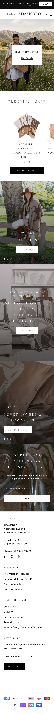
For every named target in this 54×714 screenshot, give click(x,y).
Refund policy (11, 622)
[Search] (46, 14)
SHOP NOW (27, 330)
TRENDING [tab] (19, 101)
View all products (27, 170)
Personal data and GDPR (18, 579)
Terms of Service (13, 589)
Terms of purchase (14, 584)
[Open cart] (51, 14)
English (11, 14)
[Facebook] (5, 556)
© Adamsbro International (27, 681)
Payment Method (13, 616)
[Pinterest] (19, 556)
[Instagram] (12, 556)
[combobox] (11, 14)
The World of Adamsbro (17, 573)
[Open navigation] (4, 14)
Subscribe (26, 498)
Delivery (8, 611)
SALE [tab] (40, 101)
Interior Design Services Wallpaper (23, 627)
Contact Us (10, 606)
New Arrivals (27, 58)
